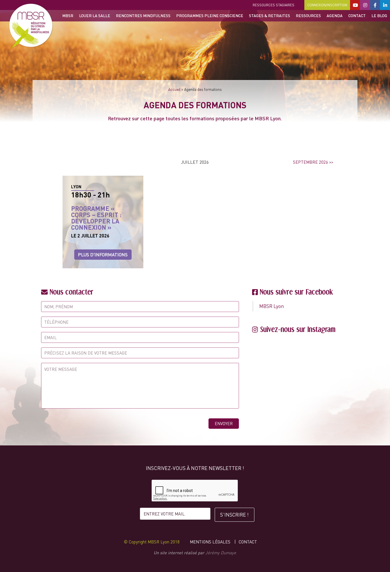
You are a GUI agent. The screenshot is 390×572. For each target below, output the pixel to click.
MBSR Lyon (271, 306)
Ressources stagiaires (273, 5)
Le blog (379, 15)
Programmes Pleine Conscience (209, 15)
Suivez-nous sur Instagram (297, 329)
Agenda (335, 15)
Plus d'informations (103, 254)
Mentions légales (210, 541)
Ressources (308, 15)
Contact (357, 15)
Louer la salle (94, 15)
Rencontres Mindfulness (143, 15)
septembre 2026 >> (313, 162)
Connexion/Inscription (327, 5)
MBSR (67, 15)
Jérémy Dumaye (220, 552)
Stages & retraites (269, 15)
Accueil (174, 89)
